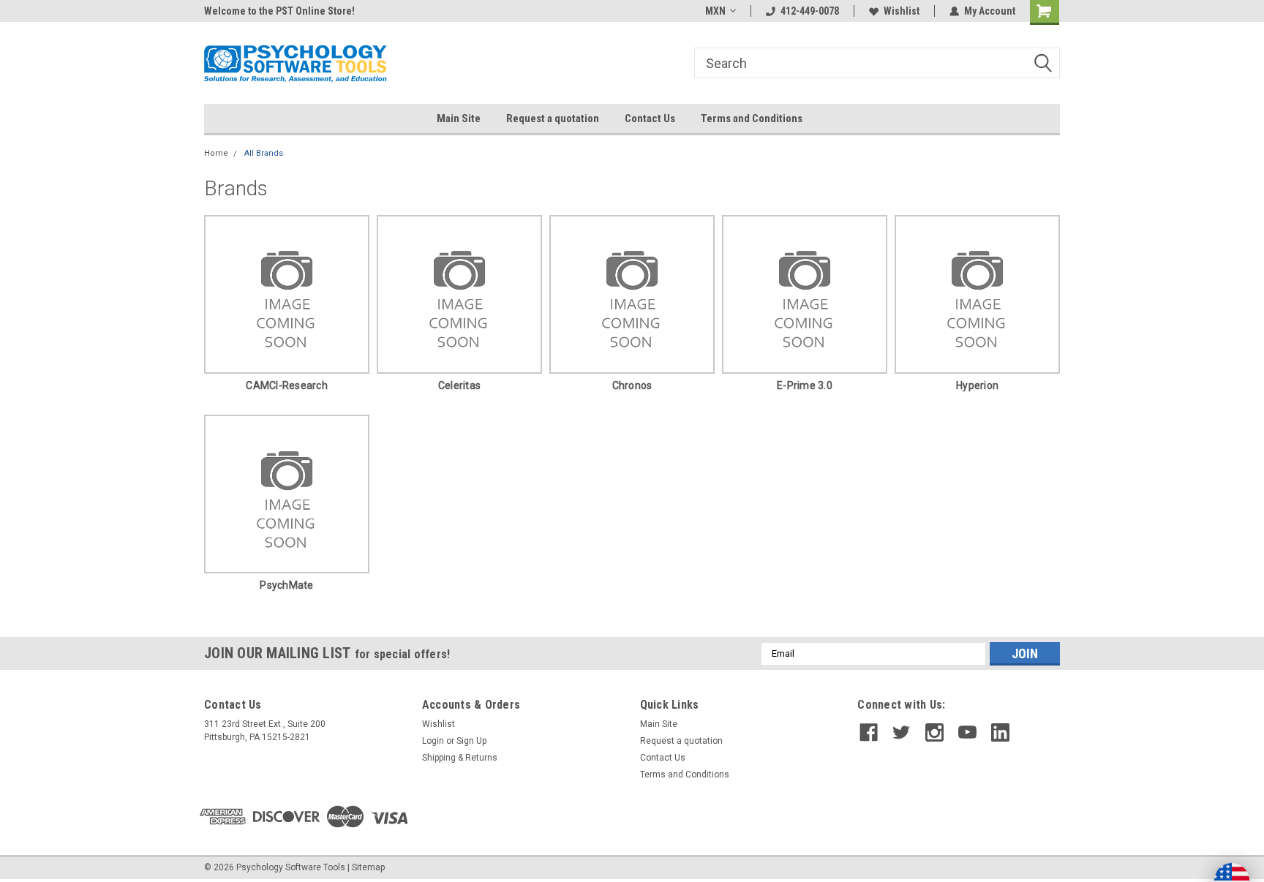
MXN (715, 11)
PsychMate (286, 585)
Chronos (632, 385)
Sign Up (471, 741)
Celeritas (459, 385)
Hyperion (977, 385)
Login (433, 741)
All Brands (263, 153)
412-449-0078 (809, 11)
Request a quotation (552, 118)
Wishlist (901, 11)
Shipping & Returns (459, 758)
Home (216, 153)
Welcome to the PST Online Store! (279, 11)
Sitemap (368, 867)
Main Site (459, 118)
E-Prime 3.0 (804, 385)
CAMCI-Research (287, 385)
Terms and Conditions (751, 118)
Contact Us (650, 118)
